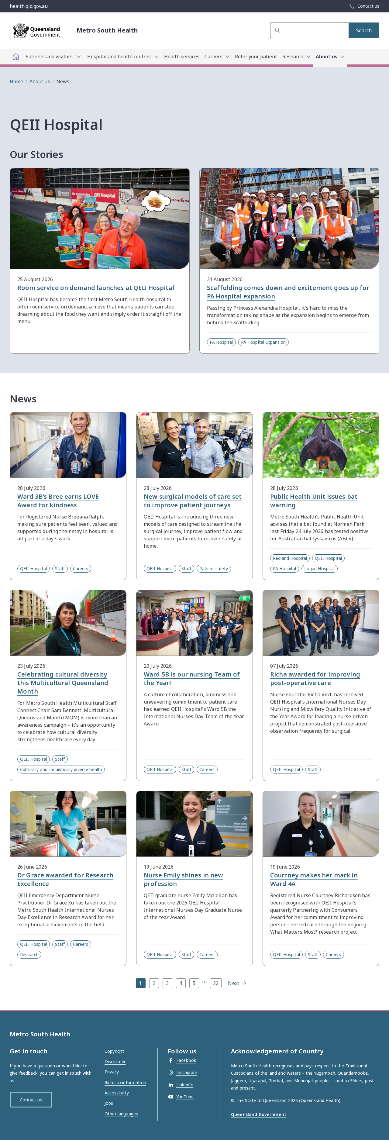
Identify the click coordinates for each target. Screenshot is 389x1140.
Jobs (109, 1103)
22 (216, 983)
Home (16, 81)
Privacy (112, 1072)
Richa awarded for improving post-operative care (315, 678)
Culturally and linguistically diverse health (61, 769)
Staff (60, 568)
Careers (80, 568)
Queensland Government (258, 1114)
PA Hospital (221, 342)
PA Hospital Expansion (263, 342)
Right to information (125, 1082)
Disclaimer (115, 1061)
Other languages (121, 1114)
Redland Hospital (290, 558)
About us (39, 81)
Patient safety (213, 568)
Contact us (31, 1100)
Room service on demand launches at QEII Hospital (95, 288)
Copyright (114, 1051)
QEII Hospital (33, 568)
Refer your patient (256, 56)
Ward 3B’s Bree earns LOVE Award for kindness (58, 500)
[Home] (16, 56)
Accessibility (117, 1093)
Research (29, 954)
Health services (181, 56)
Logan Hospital (319, 568)
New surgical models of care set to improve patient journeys (193, 500)
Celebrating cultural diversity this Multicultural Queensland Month (62, 682)
